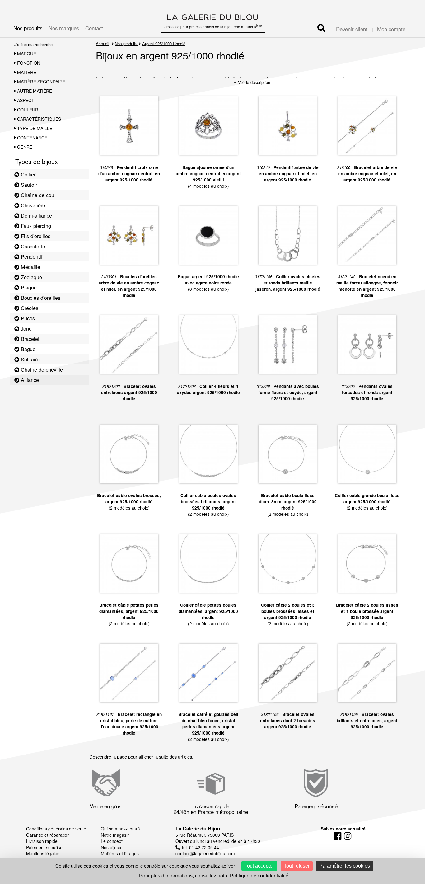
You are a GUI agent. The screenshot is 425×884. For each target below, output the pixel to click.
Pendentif (31, 256)
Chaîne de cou (36, 195)
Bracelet (29, 338)
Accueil (102, 43)
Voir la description (253, 82)
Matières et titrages (120, 853)
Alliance (29, 379)
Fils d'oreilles (34, 236)
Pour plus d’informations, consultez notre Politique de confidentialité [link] (213, 875)
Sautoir (28, 184)
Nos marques (64, 28)
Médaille (29, 266)
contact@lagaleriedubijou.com (205, 853)
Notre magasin (115, 835)
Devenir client (351, 29)
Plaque (28, 287)
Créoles (28, 308)
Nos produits (27, 28)
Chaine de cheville (41, 369)
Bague (27, 349)
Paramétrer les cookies (344, 865)
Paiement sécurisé (44, 847)
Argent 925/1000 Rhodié (163, 43)
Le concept (112, 841)
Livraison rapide (42, 841)
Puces (27, 318)
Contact (94, 28)
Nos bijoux (111, 847)
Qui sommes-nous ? (121, 828)
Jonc (25, 328)
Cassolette (32, 246)
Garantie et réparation (48, 835)
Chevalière (32, 205)
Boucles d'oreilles (39, 297)
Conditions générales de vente (56, 828)
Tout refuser (297, 865)
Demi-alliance (35, 215)
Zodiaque (30, 277)
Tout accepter (259, 865)
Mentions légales (42, 853)
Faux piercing (35, 225)
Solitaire (29, 359)
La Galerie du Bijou (197, 828)
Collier (27, 174)
